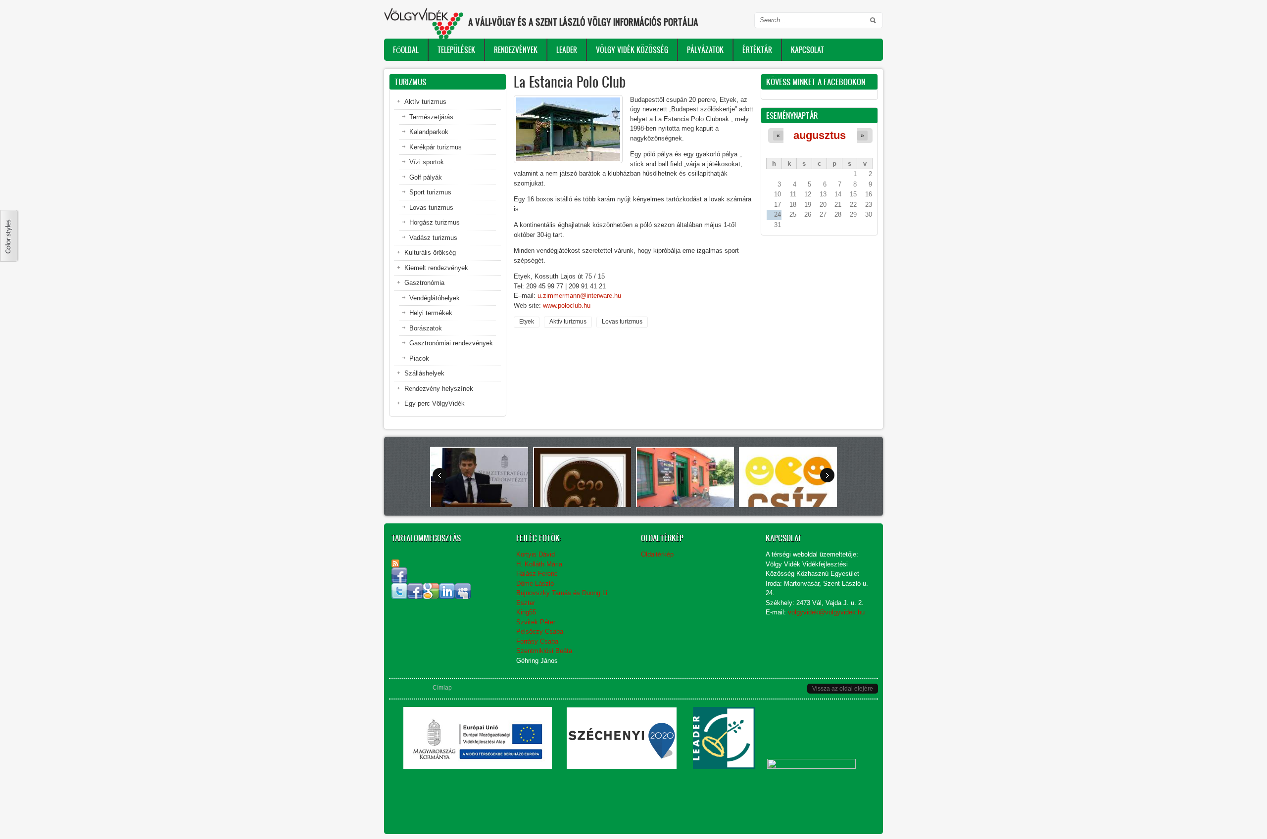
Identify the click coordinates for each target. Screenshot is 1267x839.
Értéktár (757, 50)
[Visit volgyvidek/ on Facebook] (399, 581)
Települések (456, 50)
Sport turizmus (430, 192)
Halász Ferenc (537, 573)
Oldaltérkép (657, 554)
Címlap (442, 687)
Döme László (535, 583)
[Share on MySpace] (463, 597)
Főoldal (406, 50)
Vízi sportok (426, 162)
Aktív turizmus (567, 321)
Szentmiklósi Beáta (544, 650)
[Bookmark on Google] (431, 597)
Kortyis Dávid (535, 554)
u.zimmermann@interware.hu (579, 295)
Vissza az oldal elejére (842, 688)
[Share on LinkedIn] (447, 597)
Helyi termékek (430, 313)
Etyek (526, 321)
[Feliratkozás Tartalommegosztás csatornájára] (395, 563)
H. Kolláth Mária (539, 564)
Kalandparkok (428, 132)
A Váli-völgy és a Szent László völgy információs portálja (583, 22)
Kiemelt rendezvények (436, 268)
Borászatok (425, 328)
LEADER (566, 50)
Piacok (419, 358)
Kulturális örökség (430, 252)
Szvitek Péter (535, 622)
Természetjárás (431, 117)
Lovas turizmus (622, 321)
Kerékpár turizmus (435, 147)
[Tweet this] (399, 597)
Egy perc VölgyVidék (434, 403)
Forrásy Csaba (537, 641)
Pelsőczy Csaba (539, 631)
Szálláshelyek (424, 373)
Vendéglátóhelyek (434, 298)
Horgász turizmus (434, 222)
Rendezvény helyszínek (438, 388)
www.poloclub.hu (566, 305)
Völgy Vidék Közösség (632, 50)
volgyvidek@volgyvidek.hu (826, 612)
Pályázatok (705, 50)
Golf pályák (425, 177)
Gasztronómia (424, 282)
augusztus (819, 135)
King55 (526, 612)
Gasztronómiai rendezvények (451, 343)
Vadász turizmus (433, 237)
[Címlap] (423, 23)
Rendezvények (515, 50)
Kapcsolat (807, 50)
